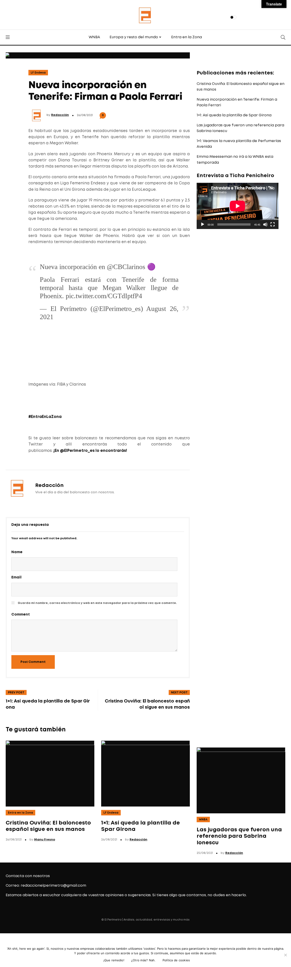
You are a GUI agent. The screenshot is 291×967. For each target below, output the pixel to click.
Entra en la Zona (186, 37)
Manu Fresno (44, 839)
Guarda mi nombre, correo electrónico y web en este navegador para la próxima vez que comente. (97, 603)
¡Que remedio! (113, 960)
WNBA (94, 37)
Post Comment (33, 662)
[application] (237, 206)
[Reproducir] (202, 224)
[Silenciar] (265, 224)
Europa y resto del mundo (134, 37)
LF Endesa (38, 72)
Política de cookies (176, 960)
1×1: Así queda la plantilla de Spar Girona (234, 115)
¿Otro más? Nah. (143, 960)
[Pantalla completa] (272, 224)
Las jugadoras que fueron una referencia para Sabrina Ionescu (239, 836)
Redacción (60, 115)
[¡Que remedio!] (285, 955)
